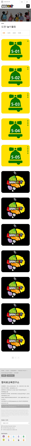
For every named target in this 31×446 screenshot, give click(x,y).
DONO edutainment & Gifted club (10, 429)
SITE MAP (16, 372)
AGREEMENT (14, 370)
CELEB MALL (11, 375)
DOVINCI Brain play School (9, 427)
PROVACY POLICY (22, 370)
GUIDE (7, 370)
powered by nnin (4, 403)
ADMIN (3, 375)
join (27, 1)
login (22, 1)
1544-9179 (7, 1)
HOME (2, 370)
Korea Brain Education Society (9, 426)
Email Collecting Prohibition (6, 372)
